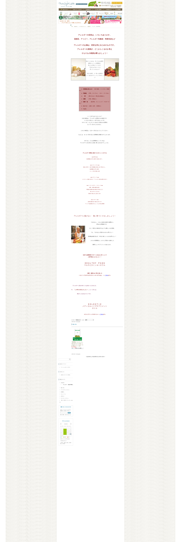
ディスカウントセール (65, 389)
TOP (72, 26)
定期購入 (62, 391)
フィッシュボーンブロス (65, 367)
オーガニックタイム (64, 398)
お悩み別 (89, 26)
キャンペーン (63, 394)
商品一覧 (75, 26)
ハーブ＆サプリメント (82, 26)
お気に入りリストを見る (65, 374)
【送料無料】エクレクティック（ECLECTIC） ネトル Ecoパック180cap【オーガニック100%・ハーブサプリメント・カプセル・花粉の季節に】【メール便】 (77, 343)
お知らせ (62, 396)
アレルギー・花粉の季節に (68, 384)
